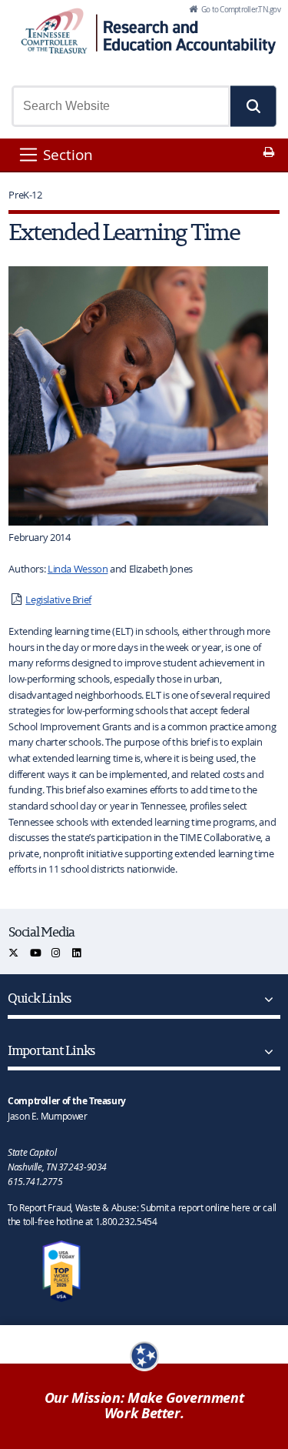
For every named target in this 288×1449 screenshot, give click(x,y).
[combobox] (121, 106)
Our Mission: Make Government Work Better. (144, 1406)
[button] (253, 106)
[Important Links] (266, 1052)
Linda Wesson (78, 569)
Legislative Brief (58, 599)
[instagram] (56, 953)
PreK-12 (24, 195)
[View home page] (54, 31)
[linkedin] (77, 953)
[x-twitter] (14, 953)
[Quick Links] (266, 999)
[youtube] (36, 953)
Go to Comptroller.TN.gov (240, 9)
